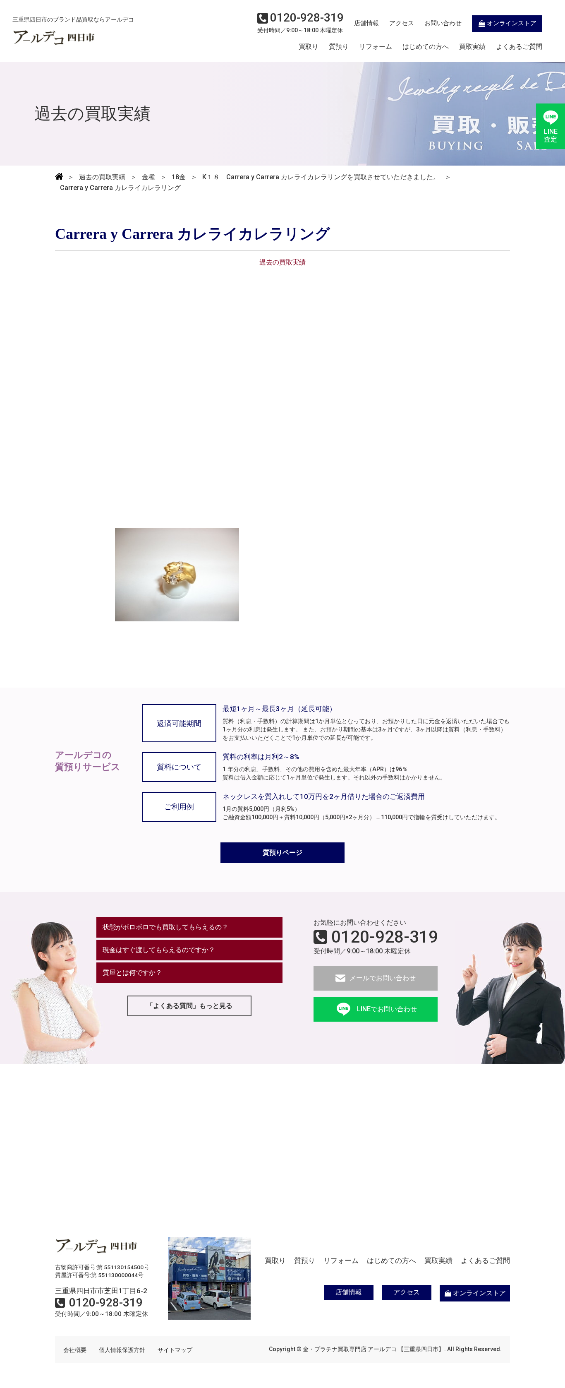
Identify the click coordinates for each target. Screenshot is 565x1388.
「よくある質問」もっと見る (189, 1006)
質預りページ (282, 852)
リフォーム (375, 46)
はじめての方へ (425, 46)
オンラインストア (511, 23)
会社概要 (74, 1350)
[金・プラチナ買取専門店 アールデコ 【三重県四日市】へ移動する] (59, 177)
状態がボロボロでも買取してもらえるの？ (165, 927)
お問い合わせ (443, 23)
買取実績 (472, 46)
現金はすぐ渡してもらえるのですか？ (159, 950)
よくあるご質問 (519, 46)
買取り (308, 46)
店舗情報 (366, 23)
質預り (339, 46)
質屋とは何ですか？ (132, 973)
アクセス (401, 23)
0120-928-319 (384, 937)
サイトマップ (175, 1350)
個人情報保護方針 (122, 1350)
